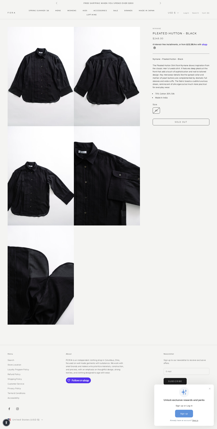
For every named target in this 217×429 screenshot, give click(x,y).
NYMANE (157, 28)
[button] (6, 422)
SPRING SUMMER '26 (39, 10)
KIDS (85, 10)
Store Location (14, 365)
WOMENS (71, 10)
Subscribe (175, 381)
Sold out (181, 122)
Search (11, 360)
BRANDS (128, 10)
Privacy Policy (14, 388)
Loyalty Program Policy (18, 369)
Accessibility (13, 398)
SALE (115, 10)
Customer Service (16, 384)
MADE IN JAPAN (146, 10)
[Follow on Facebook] (9, 408)
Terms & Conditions (16, 393)
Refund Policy (14, 374)
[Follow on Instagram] (17, 408)
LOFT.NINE (92, 15)
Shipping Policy (15, 379)
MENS (58, 10)
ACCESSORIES (100, 10)
